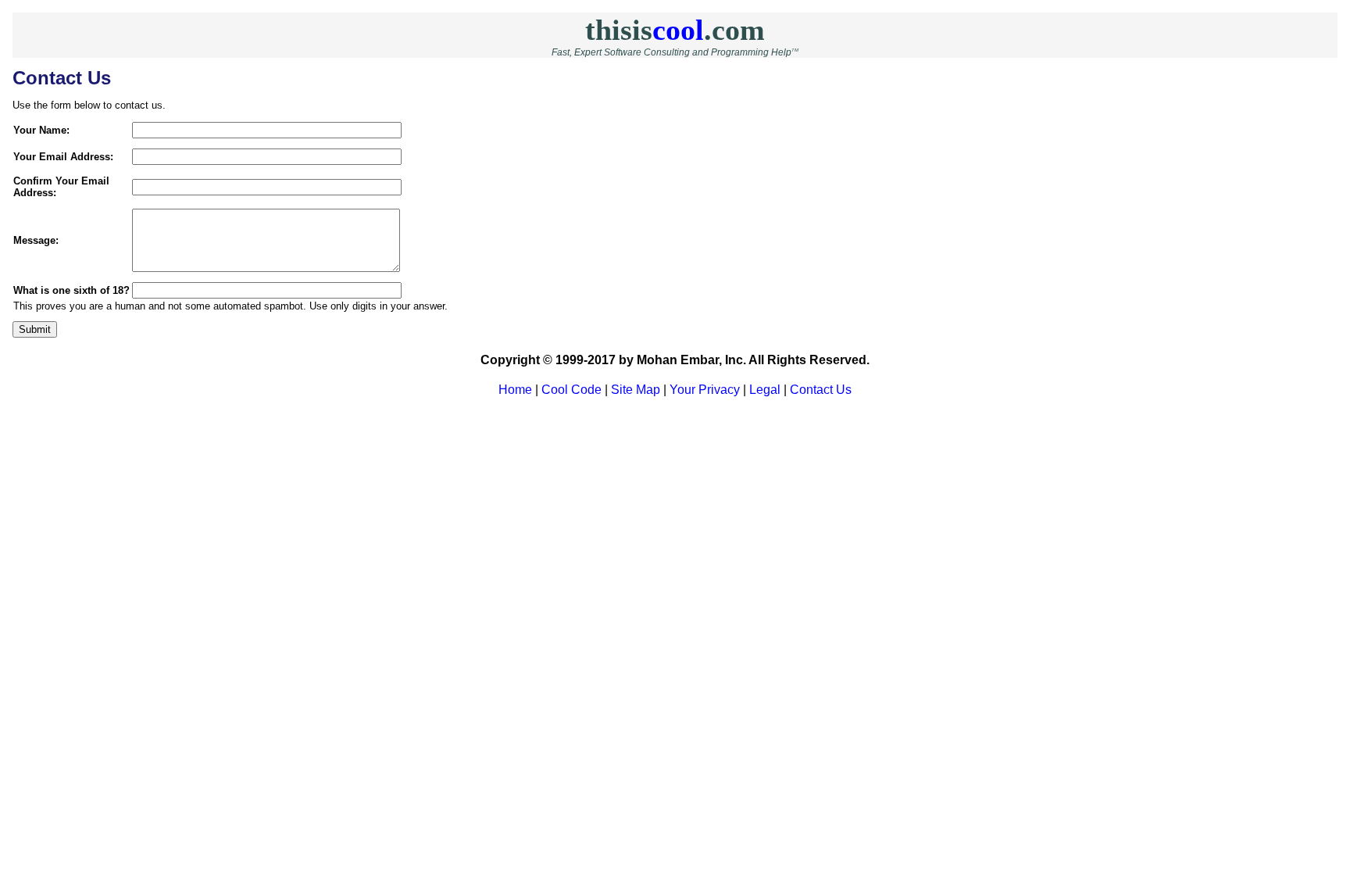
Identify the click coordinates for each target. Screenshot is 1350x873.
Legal (764, 389)
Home (515, 389)
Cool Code (571, 389)
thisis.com (675, 29)
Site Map (635, 389)
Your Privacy (705, 389)
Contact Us (821, 389)
